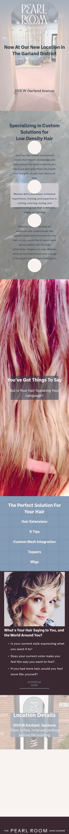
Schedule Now (34, 684)
